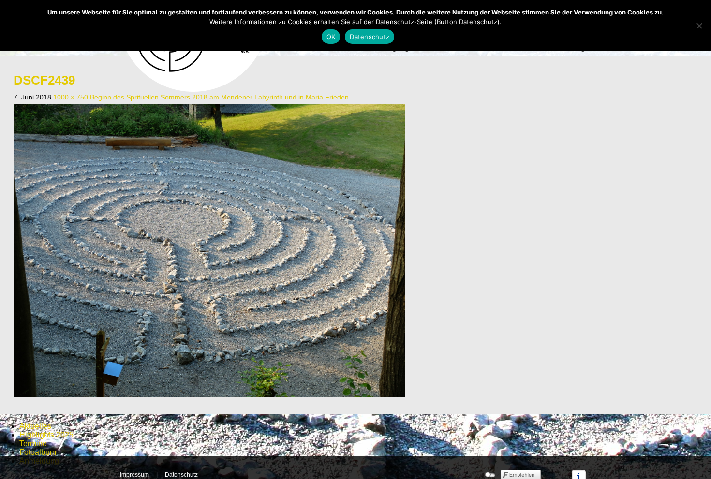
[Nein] (699, 25)
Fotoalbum (37, 452)
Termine (33, 443)
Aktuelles (35, 426)
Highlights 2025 (46, 435)
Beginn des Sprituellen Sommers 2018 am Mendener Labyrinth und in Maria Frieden (219, 97)
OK (331, 37)
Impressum (134, 474)
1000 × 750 (70, 97)
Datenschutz (181, 474)
